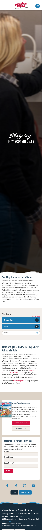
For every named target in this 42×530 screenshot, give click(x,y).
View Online (20, 428)
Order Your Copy (21, 423)
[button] (37, 5)
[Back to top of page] (37, 525)
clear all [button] (34, 316)
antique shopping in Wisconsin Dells (18, 371)
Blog (14, 492)
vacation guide (18, 380)
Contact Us (25, 492)
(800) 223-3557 (7, 521)
